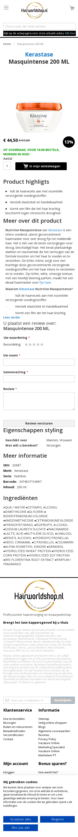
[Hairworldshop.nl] (39, 596)
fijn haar (45, 282)
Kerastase (39, 54)
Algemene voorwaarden (54, 731)
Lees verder (11, 317)
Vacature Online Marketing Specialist (51, 745)
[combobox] (39, 26)
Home (7, 44)
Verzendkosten (13, 735)
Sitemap (43, 719)
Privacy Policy (47, 739)
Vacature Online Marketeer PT (49, 753)
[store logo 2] (34, 11)
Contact (8, 739)
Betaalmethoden (14, 731)
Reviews (43, 735)
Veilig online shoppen (52, 723)
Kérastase (55, 230)
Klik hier (70, 33)
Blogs (42, 727)
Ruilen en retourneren (17, 727)
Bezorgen (9, 723)
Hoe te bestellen (14, 719)
